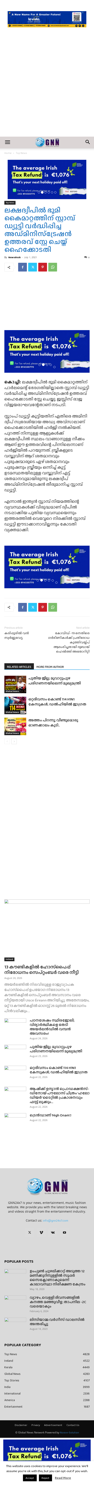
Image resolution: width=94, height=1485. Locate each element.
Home (8, 153)
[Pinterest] (42, 267)
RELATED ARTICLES (19, 667)
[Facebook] (22, 267)
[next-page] (14, 741)
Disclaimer (21, 1425)
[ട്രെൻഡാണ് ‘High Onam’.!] (15, 1120)
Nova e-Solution (69, 1433)
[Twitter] (32, 267)
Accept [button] (30, 1478)
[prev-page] (7, 741)
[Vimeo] (41, 1232)
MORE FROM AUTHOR (50, 667)
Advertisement (53, 1425)
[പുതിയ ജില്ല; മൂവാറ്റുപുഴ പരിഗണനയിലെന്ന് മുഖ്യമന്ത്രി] (15, 684)
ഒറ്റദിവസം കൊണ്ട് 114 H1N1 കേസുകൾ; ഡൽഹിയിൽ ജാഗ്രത (57, 701)
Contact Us (72, 1425)
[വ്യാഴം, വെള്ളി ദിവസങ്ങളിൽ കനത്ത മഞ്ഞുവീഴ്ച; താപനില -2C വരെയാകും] (15, 1303)
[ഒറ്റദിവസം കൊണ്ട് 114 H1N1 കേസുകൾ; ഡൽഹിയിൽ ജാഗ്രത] (15, 705)
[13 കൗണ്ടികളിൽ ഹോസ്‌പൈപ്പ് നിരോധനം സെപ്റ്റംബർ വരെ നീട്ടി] (47, 930)
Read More (63, 1477)
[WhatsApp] (52, 267)
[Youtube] (64, 1232)
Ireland (9, 959)
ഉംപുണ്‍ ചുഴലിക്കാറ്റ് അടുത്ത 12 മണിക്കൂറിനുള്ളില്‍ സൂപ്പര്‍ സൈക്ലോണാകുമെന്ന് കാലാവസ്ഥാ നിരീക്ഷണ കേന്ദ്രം (57, 1277)
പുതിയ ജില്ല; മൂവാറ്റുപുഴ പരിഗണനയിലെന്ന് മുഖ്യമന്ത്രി (54, 680)
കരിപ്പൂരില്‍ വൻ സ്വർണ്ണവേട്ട (16, 635)
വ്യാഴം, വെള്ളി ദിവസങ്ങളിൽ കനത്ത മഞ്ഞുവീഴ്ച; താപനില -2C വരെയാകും (58, 1302)
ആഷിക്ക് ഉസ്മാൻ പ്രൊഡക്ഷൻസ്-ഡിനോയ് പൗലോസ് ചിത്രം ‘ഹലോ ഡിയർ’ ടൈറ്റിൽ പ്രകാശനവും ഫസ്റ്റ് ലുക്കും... (60, 1095)
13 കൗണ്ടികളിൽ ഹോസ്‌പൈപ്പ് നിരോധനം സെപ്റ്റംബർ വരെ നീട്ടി (41, 969)
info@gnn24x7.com (55, 1220)
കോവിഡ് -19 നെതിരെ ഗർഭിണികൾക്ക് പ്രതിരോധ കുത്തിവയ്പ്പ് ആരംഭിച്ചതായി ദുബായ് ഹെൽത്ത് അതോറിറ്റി (69, 642)
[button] (7, 142)
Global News (12, 691)
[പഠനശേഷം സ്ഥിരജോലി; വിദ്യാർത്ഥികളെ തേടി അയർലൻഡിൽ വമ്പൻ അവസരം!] (15, 1026)
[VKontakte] (53, 1232)
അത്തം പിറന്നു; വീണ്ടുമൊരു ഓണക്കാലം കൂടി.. (53, 722)
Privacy (35, 1425)
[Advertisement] (47, 87)
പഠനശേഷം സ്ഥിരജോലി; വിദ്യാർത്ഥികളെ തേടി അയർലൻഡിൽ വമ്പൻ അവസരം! (52, 1027)
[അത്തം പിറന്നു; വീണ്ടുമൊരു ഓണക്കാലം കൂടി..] (15, 726)
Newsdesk (14, 257)
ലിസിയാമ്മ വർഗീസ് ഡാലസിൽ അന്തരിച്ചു (57, 1322)
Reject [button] (45, 1478)
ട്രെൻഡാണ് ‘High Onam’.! (50, 1115)
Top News (21, 153)
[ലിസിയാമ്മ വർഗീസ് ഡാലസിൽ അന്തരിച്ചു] (15, 1325)
